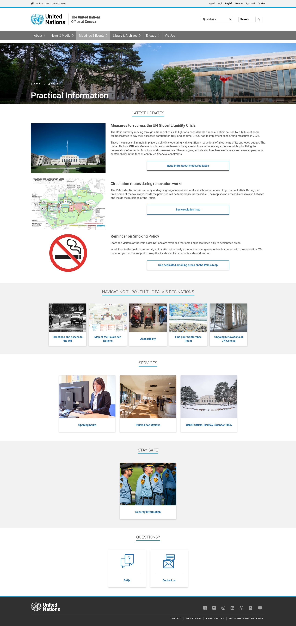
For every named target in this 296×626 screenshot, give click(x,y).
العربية (212, 3)
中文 (220, 3)
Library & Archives (125, 35)
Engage (151, 35)
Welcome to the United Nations (51, 3)
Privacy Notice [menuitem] (215, 618)
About (38, 35)
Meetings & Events (91, 35)
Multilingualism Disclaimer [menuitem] (246, 618)
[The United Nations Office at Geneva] (37, 19)
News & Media (60, 35)
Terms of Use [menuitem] (193, 618)
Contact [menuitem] (176, 618)
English (228, 3)
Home (35, 84)
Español (261, 3)
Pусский (250, 3)
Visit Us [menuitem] (170, 35)
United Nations (55, 19)
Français (239, 3)
